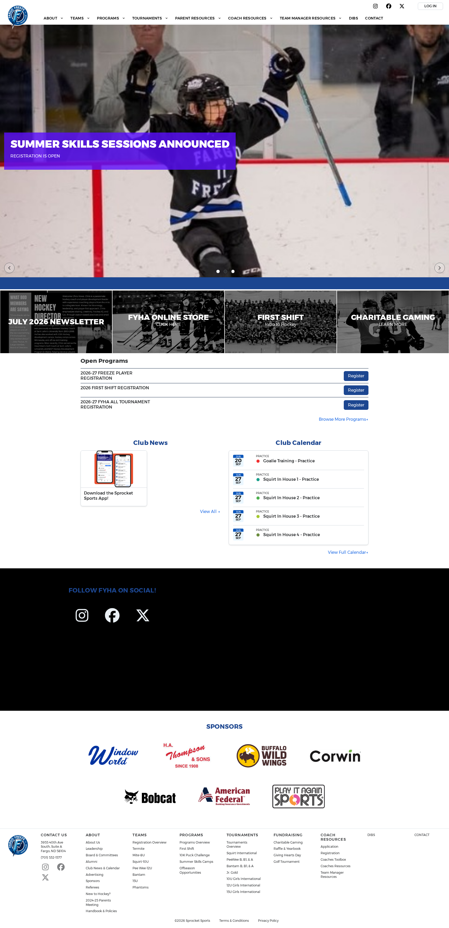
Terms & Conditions (234, 921)
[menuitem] (53, 18)
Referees (92, 887)
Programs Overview (195, 842)
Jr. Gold (232, 872)
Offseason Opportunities (190, 870)
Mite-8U (139, 855)
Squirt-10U (141, 862)
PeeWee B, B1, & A (240, 859)
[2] (225, 271)
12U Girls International (243, 885)
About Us (93, 842)
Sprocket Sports (198, 921)
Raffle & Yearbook (287, 849)
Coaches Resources (336, 866)
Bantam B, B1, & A (240, 866)
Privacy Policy (268, 921)
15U (135, 881)
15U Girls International (243, 892)
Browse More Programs (342, 419)
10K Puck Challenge (195, 855)
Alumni (91, 862)
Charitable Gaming (288, 842)
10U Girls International (244, 879)
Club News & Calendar (103, 868)
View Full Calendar (347, 552)
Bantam (139, 875)
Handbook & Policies (101, 911)
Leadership (94, 849)
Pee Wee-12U (142, 868)
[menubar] (213, 18)
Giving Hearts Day (287, 855)
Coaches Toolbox (333, 859)
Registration (330, 853)
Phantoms (141, 887)
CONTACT (422, 835)
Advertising (94, 875)
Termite (138, 849)
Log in (430, 6)
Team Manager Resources (332, 875)
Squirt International (242, 853)
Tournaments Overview (237, 844)
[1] (218, 271)
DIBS (371, 835)
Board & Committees (102, 855)
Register (356, 375)
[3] (233, 271)
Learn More (418, 170)
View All (209, 511)
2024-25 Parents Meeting (98, 902)
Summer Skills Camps (196, 862)
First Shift (187, 849)
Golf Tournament (287, 862)
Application (329, 846)
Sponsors (93, 881)
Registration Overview (150, 842)
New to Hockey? (98, 894)
